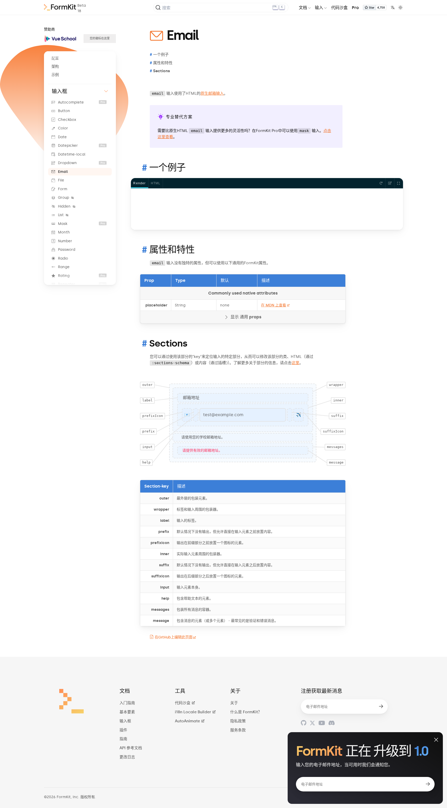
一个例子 (167, 167)
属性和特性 (172, 249)
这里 (295, 363)
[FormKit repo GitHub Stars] (374, 8)
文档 (303, 7)
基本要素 (127, 712)
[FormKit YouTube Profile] (321, 723)
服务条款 (238, 730)
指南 (123, 739)
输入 (319, 7)
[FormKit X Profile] (312, 723)
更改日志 (127, 757)
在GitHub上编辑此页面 (173, 637)
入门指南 (127, 703)
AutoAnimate (188, 721)
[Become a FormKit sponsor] (100, 38)
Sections (168, 343)
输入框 (125, 721)
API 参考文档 (131, 748)
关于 (234, 703)
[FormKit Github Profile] (303, 723)
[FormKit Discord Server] (331, 722)
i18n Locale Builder (193, 712)
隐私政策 (238, 721)
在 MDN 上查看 (273, 305)
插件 (123, 730)
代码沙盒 (339, 7)
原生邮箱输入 (212, 93)
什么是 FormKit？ (246, 712)
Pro (355, 7)
